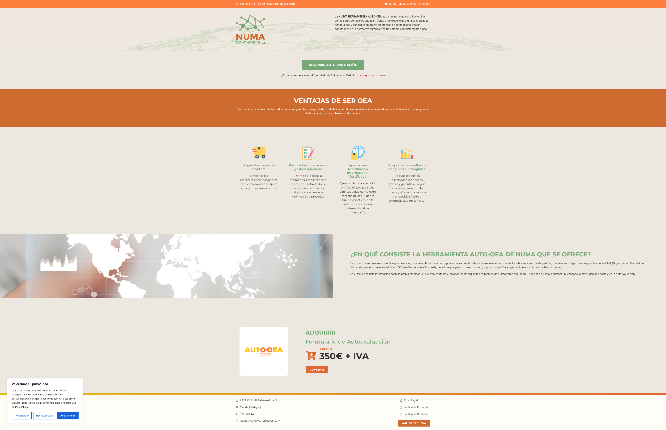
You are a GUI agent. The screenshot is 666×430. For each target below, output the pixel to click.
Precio (325, 349)
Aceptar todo (67, 415)
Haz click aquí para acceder (369, 75)
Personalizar (22, 415)
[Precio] (311, 355)
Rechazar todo (44, 415)
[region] (45, 400)
